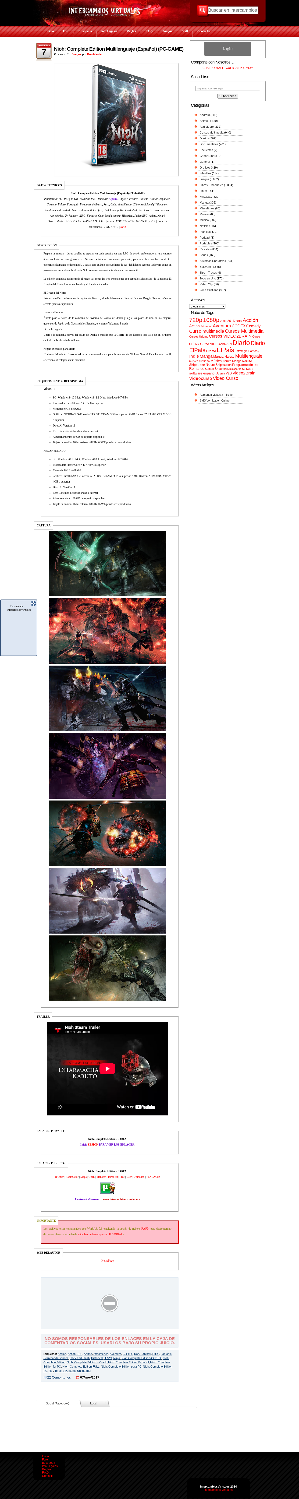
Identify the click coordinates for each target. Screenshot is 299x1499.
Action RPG (75, 1354)
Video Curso (225, 378)
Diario (241, 342)
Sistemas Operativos (213, 261)
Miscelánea (207, 208)
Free (122, 1176)
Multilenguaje (248, 356)
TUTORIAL (116, 1234)
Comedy (253, 326)
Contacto (203, 31)
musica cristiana (199, 361)
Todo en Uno (208, 278)
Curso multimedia (206, 331)
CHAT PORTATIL (213, 68)
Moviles (205, 214)
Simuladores (234, 368)
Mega (83, 1176)
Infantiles (205, 173)
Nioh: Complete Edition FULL (81, 1366)
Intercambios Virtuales (218, 1490)
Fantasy (253, 351)
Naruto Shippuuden (218, 365)
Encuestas (206, 150)
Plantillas (205, 231)
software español (202, 373)
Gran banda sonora (55, 1358)
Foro (66, 31)
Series (204, 255)
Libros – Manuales (211, 185)
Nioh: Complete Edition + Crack (87, 1362)
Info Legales (109, 31)
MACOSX (206, 196)
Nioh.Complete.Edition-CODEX (141, 1358)
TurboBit (113, 1176)
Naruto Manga (231, 361)
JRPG (108, 1358)
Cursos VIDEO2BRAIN (230, 336)
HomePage (107, 1260)
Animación (206, 326)
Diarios (204, 138)
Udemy (220, 373)
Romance (196, 368)
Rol (51, 1370)
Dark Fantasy (142, 1354)
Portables (206, 243)
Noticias (205, 226)
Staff (185, 31)
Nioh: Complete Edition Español (128, 1362)
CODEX (128, 1354)
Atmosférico (100, 1354)
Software (205, 266)
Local (93, 1403)
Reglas (131, 31)
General (205, 161)
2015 (231, 321)
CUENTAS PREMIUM (239, 68)
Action (194, 326)
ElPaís (225, 350)
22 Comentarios (59, 1377)
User (129, 1176)
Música (204, 220)
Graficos (205, 167)
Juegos (167, 31)
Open (92, 1176)
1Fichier (59, 1176)
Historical (97, 1358)
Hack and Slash (80, 1358)
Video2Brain (243, 372)
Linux (203, 191)
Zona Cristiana (209, 290)
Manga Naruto (224, 356)
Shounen (221, 368)
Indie (194, 356)
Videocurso (200, 378)
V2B (229, 373)
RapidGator (72, 1176)
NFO (123, 227)
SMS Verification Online (215, 400)
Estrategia (241, 351)
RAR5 (145, 1228)
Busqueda (85, 31)
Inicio (50, 31)
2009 (223, 321)
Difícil (155, 1354)
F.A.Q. (149, 31)
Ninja (116, 1358)
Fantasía (166, 1354)
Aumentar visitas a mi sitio (216, 394)
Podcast (205, 237)
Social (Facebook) (57, 1403)
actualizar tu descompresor (92, 1234)
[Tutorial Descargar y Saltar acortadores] (109, 1325)
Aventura (115, 1354)
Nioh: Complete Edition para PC (121, 1366)
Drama (211, 351)
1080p (211, 320)
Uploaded (139, 1176)
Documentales (209, 144)
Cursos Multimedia (212, 132)
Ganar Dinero (208, 156)
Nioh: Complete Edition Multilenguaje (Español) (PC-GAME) (118, 49)
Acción (62, 1354)
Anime (88, 1354)
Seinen (209, 368)
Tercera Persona (65, 1370)
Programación (242, 365)
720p (195, 320)
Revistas (205, 249)
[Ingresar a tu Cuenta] (227, 54)
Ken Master (95, 54)
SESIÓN (93, 1144)
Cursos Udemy (198, 336)
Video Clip (206, 284)
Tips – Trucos (208, 272)
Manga (204, 202)
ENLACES (154, 1176)
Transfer (101, 1176)
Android (205, 115)
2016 (238, 321)
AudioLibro (207, 126)
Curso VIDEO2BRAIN (216, 344)
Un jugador (84, 1370)
